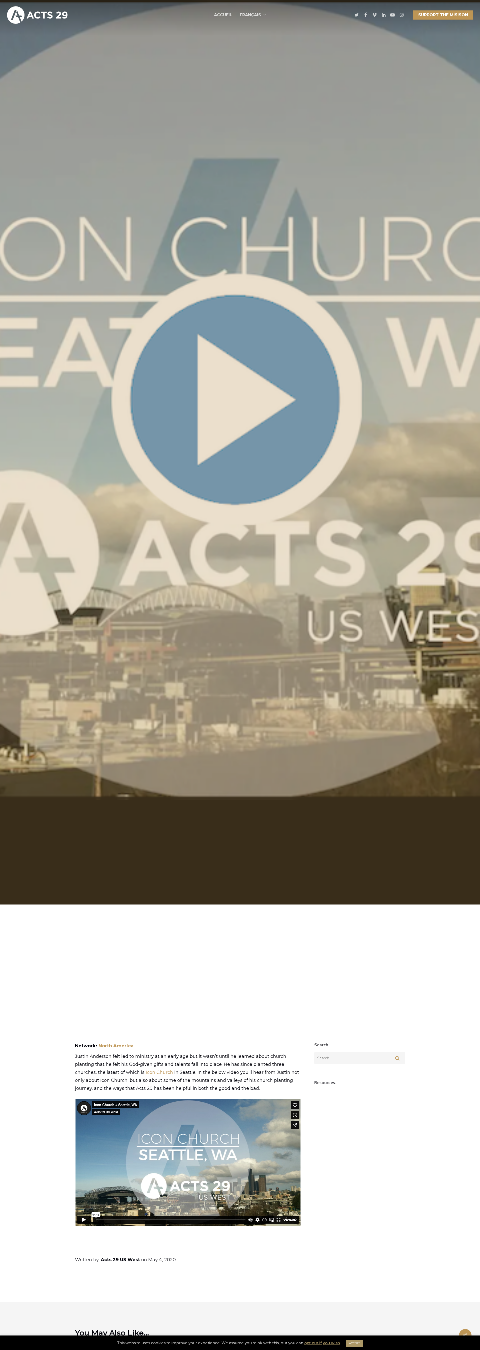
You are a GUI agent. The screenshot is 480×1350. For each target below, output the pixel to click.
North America (116, 1046)
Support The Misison (443, 15)
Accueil (223, 15)
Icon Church (159, 1072)
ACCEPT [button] (354, 1343)
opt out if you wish (322, 1342)
